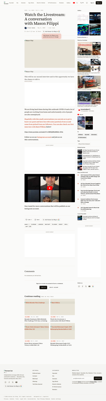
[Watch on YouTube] (74, 2)
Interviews (94, 134)
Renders (61, 2)
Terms (79, 381)
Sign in (92, 2)
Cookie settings (56, 399)
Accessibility (32, 399)
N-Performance (52, 2)
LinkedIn (40, 224)
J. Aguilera (44, 396)
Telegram (54, 224)
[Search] (77, 2)
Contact (35, 376)
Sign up (99, 2)
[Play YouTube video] (50, 188)
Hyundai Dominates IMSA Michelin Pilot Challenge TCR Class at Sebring (36, 320)
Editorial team (36, 373)
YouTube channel (37, 384)
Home (26, 10)
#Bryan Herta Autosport (84, 144)
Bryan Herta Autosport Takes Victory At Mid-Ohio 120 (34, 344)
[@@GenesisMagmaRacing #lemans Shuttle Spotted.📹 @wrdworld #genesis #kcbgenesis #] (89, 123)
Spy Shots (31, 2)
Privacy (6, 399)
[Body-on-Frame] (95, 18)
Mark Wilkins (41, 127)
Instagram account (44, 137)
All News (31, 10)
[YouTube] (89, 286)
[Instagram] (79, 286)
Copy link (28, 226)
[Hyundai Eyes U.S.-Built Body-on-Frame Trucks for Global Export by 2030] (83, 18)
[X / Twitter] (85, 286)
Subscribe (98, 378)
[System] (87, 2)
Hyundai (11, 2)
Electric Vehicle (41, 2)
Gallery (68, 2)
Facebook (33, 224)
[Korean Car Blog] (6, 2)
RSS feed (35, 378)
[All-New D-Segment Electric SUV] (95, 29)
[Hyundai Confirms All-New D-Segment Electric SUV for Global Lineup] (83, 29)
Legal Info (23, 399)
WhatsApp (47, 224)
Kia (17, 2)
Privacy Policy (93, 381)
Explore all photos (83, 37)
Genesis (23, 2)
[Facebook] (82, 286)
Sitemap (35, 381)
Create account (53, 287)
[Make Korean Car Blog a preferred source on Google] (92, 286)
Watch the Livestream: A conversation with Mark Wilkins (60, 320)
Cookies (12, 399)
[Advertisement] (50, 94)
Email (66, 224)
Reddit (61, 224)
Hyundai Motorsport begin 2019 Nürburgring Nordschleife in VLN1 (61, 344)
